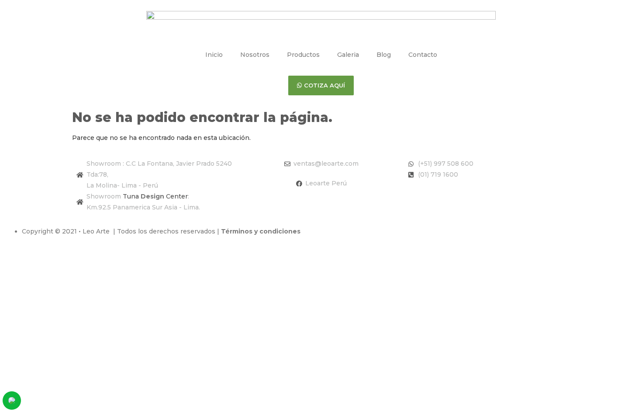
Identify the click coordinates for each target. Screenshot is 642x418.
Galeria (348, 55)
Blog (383, 55)
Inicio (214, 55)
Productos (303, 55)
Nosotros (254, 55)
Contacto (422, 55)
